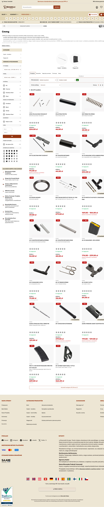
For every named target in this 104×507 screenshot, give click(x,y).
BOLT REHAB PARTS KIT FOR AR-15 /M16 (66, 197)
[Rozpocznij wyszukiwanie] (56, 7)
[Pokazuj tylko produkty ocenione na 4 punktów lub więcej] (12, 153)
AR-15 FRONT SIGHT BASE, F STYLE (65, 365)
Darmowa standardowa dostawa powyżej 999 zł (53, 1)
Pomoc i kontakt (7, 1)
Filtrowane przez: (35, 80)
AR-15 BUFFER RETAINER (62, 155)
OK (12, 136)
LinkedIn (34, 440)
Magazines (31, 382)
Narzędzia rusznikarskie (48, 409)
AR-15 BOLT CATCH (87, 282)
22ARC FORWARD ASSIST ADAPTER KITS (93, 323)
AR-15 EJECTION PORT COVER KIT (38, 155)
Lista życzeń (101, 7)
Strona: (95, 85)
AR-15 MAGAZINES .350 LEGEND (91, 240)
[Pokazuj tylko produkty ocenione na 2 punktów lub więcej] (12, 158)
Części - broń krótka (31, 412)
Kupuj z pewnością (9, 192)
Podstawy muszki (59, 382)
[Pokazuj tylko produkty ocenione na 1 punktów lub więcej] (12, 161)
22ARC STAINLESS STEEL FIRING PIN (39, 323)
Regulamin (79, 409)
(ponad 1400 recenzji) (59, 22)
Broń (27, 405)
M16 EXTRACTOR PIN (61, 114)
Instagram (15, 440)
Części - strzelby (30, 416)
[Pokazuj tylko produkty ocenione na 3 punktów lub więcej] (12, 156)
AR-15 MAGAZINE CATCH (36, 282)
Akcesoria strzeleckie (47, 405)
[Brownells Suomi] (74, 479)
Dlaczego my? (80, 405)
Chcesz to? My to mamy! (11, 174)
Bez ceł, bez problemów (11, 186)
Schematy (13, 14)
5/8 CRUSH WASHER (34, 197)
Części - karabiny (30, 409)
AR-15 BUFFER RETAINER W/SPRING (39, 240)
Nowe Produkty (6, 412)
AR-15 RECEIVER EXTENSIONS (64, 323)
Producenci (25, 14)
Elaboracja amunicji (31, 424)
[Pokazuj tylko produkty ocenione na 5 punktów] (12, 151)
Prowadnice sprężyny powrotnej (62, 342)
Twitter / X (44, 440)
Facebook (25, 440)
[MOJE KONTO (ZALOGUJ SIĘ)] (97, 7)
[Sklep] (3, 26)
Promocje (4, 420)
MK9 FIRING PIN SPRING (88, 114)
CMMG (30, 112)
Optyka (43, 412)
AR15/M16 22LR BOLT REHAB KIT (38, 114)
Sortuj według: (35, 85)
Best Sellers (5, 409)
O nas (101, 409)
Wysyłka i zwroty (80, 412)
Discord (6, 440)
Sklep (4, 14)
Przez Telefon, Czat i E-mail (11, 180)
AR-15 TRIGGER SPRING (62, 282)
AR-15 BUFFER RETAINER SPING (64, 240)
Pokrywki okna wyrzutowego (34, 173)
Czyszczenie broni (46, 416)
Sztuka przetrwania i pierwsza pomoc (51, 420)
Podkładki (31, 216)
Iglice (30, 342)
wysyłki (67, 483)
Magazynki (29, 420)
